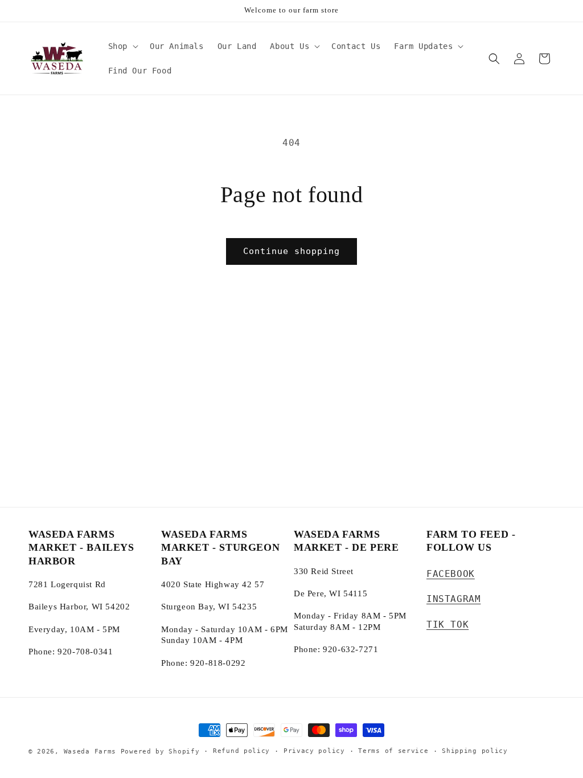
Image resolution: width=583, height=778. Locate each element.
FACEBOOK (450, 573)
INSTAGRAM (453, 598)
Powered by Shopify (160, 751)
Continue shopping (291, 251)
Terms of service (393, 751)
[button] (122, 46)
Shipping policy (475, 751)
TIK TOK (447, 624)
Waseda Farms (90, 751)
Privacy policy (314, 751)
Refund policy (241, 751)
